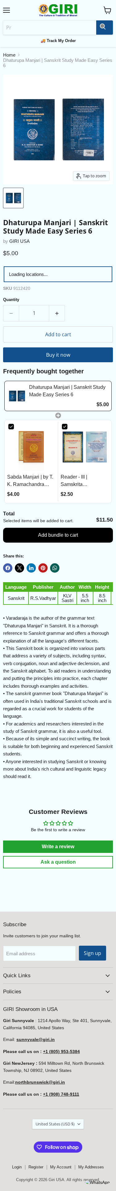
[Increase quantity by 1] (57, 313)
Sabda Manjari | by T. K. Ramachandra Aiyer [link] (30, 481)
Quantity (11, 299)
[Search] (104, 27)
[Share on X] (19, 568)
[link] (17, 396)
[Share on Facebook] (7, 568)
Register (35, 1167)
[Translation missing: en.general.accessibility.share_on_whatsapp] (54, 568)
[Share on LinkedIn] (31, 568)
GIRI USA (19, 241)
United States (55, 1124)
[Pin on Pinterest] (43, 568)
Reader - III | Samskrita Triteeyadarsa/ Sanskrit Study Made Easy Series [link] (83, 481)
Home (9, 55)
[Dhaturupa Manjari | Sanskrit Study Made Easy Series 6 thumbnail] (13, 198)
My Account (60, 1167)
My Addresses (91, 1167)
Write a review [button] (58, 846)
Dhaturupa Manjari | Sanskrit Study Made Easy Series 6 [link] (67, 391)
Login (17, 1167)
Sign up (92, 953)
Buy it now (58, 354)
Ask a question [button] (58, 862)
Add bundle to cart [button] (58, 535)
